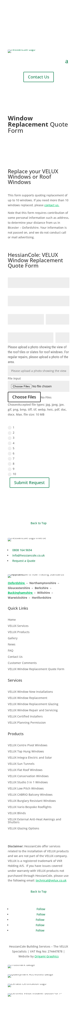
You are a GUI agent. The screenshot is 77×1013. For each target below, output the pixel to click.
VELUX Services (18, 626)
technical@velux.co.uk (51, 880)
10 (14, 474)
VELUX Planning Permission (27, 722)
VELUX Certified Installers (25, 716)
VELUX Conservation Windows (28, 776)
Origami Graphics (46, 956)
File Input (14, 378)
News (11, 644)
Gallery (12, 638)
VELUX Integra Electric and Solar (30, 757)
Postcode (62, 329)
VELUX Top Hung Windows (26, 751)
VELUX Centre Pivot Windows (27, 745)
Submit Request (29, 482)
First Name (15, 274)
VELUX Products (19, 632)
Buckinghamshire (20, 593)
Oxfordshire (16, 583)
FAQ (10, 650)
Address (13, 329)
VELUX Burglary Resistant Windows (32, 801)
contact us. (51, 205)
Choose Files (24, 397)
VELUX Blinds (17, 813)
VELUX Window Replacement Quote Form (36, 669)
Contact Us (38, 77)
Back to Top (39, 523)
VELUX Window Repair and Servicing (33, 710)
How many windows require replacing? (34, 421)
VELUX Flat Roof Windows (25, 770)
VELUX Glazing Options (23, 828)
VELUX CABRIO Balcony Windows (30, 794)
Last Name (15, 292)
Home (12, 620)
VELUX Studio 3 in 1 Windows (28, 782)
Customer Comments (22, 663)
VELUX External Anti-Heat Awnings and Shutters (34, 821)
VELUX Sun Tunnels (21, 764)
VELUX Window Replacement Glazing (33, 704)
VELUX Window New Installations (30, 692)
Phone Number (56, 310)
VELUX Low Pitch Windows (26, 788)
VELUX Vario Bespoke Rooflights (30, 807)
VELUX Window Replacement (27, 698)
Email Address (18, 310)
